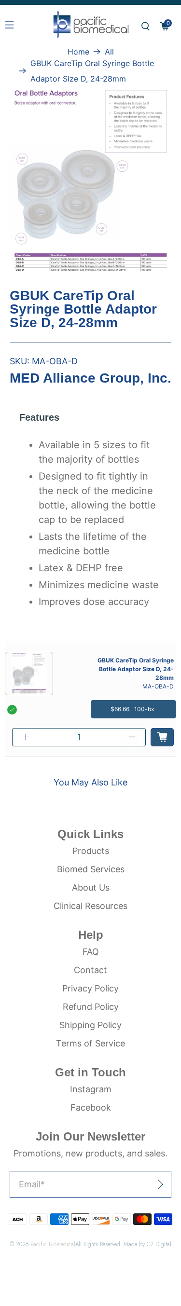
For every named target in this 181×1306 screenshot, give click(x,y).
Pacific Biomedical (52, 1244)
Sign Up (138, 1184)
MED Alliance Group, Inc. (90, 378)
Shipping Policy (90, 1025)
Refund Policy (91, 1007)
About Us (91, 887)
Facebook (90, 1107)
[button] (145, 26)
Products (90, 851)
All (109, 51)
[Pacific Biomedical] (90, 26)
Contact (90, 970)
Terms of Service (90, 1043)
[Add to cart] (162, 737)
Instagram (90, 1089)
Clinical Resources (90, 906)
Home (78, 51)
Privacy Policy (90, 988)
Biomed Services (91, 869)
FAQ (91, 952)
